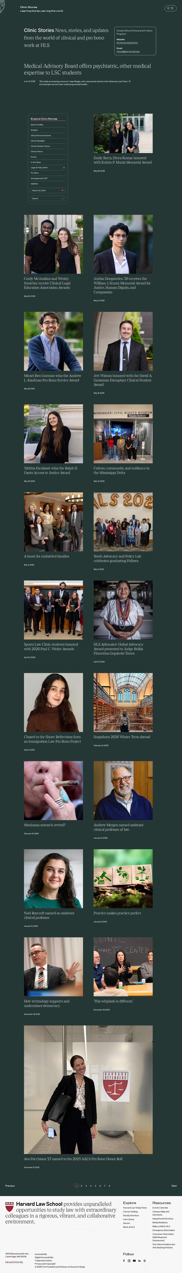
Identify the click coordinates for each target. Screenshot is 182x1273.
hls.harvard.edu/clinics (127, 42)
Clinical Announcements (41, 135)
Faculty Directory (131, 1215)
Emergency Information (164, 1230)
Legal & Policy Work (39, 167)
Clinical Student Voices (40, 146)
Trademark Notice (43, 1260)
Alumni (126, 1223)
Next (174, 1185)
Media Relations (160, 1222)
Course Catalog (130, 1211)
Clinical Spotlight (38, 141)
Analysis (34, 130)
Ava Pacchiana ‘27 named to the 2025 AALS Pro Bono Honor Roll (73, 1159)
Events (34, 157)
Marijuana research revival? (44, 825)
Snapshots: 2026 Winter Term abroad (122, 737)
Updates (34, 184)
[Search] (62, 199)
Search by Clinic (39, 190)
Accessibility (41, 1254)
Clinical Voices (37, 151)
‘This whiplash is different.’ (113, 1001)
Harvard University (14, 1262)
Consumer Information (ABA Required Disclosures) (163, 1237)
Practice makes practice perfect (117, 913)
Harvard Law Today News (135, 1207)
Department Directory (163, 1218)
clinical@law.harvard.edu (128, 51)
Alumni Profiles (37, 125)
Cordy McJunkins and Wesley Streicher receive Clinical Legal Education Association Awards (47, 283)
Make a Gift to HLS (161, 1226)
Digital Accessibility (44, 1257)
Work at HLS (129, 1227)
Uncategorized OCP (39, 178)
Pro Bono (35, 173)
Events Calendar (160, 1207)
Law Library (128, 1219)
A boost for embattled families (46, 556)
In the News (36, 162)
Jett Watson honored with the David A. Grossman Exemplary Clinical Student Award (123, 380)
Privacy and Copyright (45, 1263)
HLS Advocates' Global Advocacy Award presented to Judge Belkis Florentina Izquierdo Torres (118, 648)
